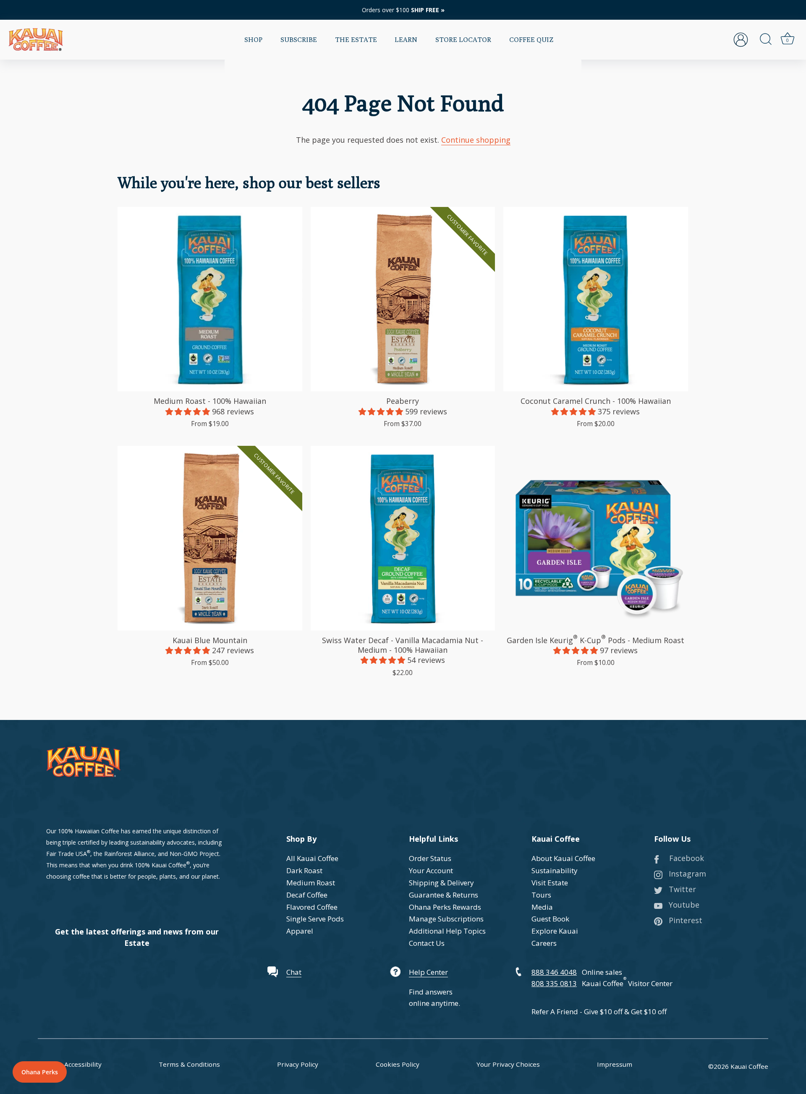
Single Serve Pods (315, 919)
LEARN (406, 39)
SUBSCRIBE (298, 39)
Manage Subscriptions (446, 919)
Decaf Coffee (306, 895)
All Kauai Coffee (312, 858)
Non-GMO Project (194, 854)
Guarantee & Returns (443, 895)
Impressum (614, 1064)
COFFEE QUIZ (531, 39)
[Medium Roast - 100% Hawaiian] (210, 299)
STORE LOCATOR (463, 39)
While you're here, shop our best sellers (249, 182)
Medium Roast (310, 882)
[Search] (765, 39)
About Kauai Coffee (563, 858)
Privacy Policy (297, 1064)
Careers (544, 943)
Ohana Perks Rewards (445, 907)
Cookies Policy (397, 1064)
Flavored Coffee (312, 907)
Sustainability (554, 870)
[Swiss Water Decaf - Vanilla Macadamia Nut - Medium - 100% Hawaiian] (403, 538)
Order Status (430, 858)
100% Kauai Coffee (160, 865)
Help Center (428, 972)
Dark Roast (304, 870)
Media (542, 907)
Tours (541, 895)
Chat (293, 972)
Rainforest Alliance (129, 854)
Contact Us (427, 943)
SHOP (253, 39)
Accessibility (83, 1064)
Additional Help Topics (447, 931)
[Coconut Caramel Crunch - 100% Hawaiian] (595, 299)
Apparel (299, 931)
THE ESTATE (356, 39)
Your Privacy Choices (508, 1064)
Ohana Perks (39, 1072)
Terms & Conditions (189, 1064)
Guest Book (550, 919)
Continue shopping (475, 140)
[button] (188, 411)
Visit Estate (549, 882)
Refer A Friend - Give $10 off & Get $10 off (599, 1011)
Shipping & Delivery (441, 882)
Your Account (431, 870)
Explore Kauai (554, 931)
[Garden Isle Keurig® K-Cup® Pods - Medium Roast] (595, 538)
